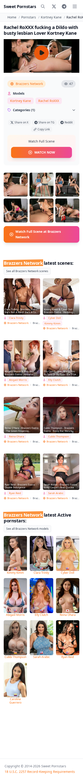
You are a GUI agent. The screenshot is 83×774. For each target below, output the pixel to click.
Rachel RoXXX (48, 101)
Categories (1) (24, 110)
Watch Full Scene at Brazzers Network (38, 234)
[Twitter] (54, 6)
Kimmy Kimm (52, 323)
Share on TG (46, 122)
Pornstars (28, 17)
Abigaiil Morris (18, 379)
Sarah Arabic (55, 493)
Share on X (21, 122)
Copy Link (44, 129)
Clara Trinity (16, 318)
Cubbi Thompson (58, 436)
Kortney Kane (51, 17)
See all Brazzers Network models (27, 529)
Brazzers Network (29, 83)
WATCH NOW (44, 152)
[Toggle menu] (74, 6)
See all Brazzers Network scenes (27, 271)
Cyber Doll (54, 318)
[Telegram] (64, 6)
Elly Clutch (54, 379)
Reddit (69, 122)
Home (11, 17)
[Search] (43, 6)
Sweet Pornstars (20, 6)
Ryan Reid (15, 493)
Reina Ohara (16, 436)
